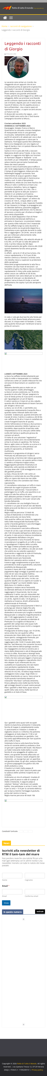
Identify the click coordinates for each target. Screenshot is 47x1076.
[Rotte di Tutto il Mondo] (5, 18)
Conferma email (31, 896)
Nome (4, 880)
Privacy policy (37, 1070)
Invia (6, 902)
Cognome (29, 880)
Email (4, 896)
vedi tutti (40, 912)
